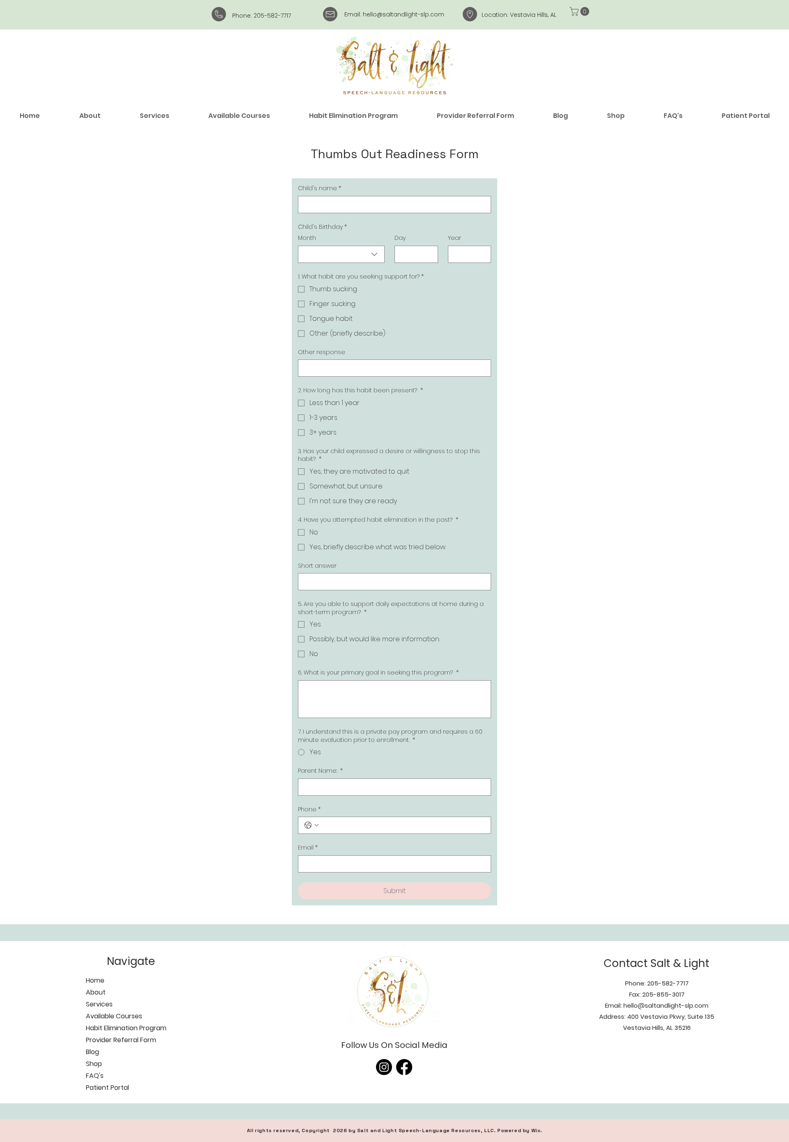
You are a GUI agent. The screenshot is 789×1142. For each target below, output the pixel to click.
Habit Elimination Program (126, 1028)
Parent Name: (320, 771)
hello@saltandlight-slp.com (403, 14)
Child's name (319, 188)
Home (95, 980)
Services (99, 1004)
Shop (94, 1063)
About (96, 992)
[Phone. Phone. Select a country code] (311, 825)
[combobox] (341, 254)
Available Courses (114, 1016)
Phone (309, 809)
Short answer (317, 566)
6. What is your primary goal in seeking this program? (378, 673)
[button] (580, 11)
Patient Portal (107, 1087)
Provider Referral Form (121, 1040)
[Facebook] (404, 1067)
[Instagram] (384, 1067)
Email (308, 848)
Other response (321, 352)
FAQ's (95, 1075)
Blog (92, 1052)
